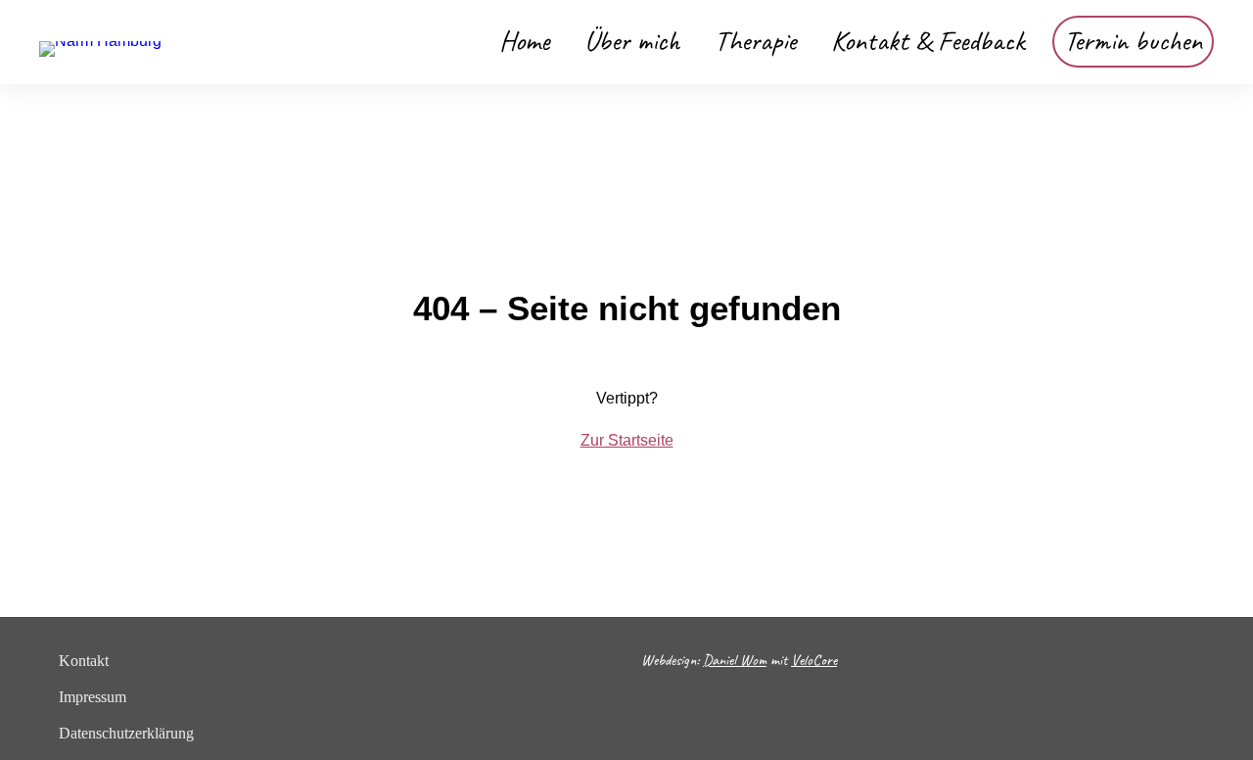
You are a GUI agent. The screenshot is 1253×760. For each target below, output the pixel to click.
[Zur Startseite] (100, 40)
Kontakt (84, 660)
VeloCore (814, 660)
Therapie (755, 41)
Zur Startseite (626, 440)
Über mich (631, 41)
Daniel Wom (734, 660)
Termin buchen (1133, 41)
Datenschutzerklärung (126, 733)
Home (524, 41)
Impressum (92, 697)
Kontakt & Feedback (928, 41)
